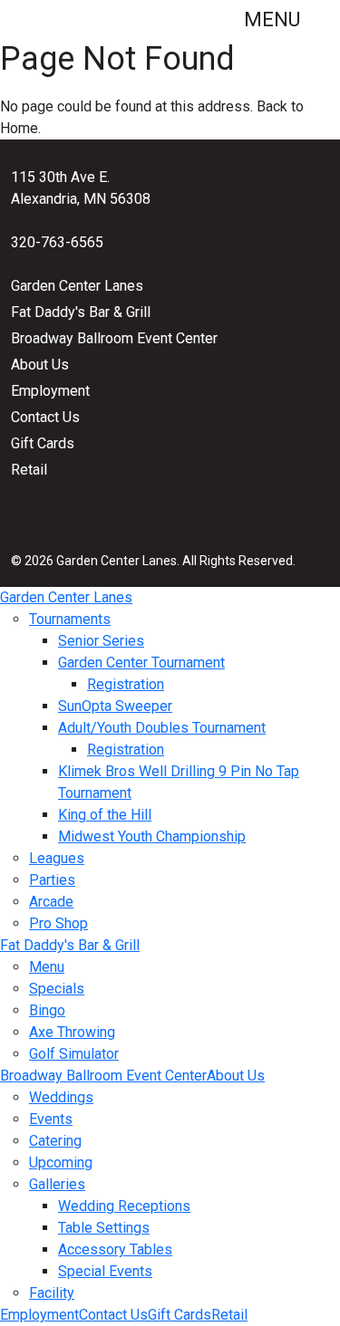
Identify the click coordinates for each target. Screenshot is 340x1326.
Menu (274, 19)
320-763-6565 (57, 242)
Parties (52, 880)
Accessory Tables (115, 1249)
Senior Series (101, 640)
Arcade (51, 901)
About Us (40, 364)
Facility (51, 1293)
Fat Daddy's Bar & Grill (81, 312)
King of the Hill (104, 814)
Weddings (61, 1097)
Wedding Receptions (124, 1206)
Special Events (105, 1271)
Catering (55, 1140)
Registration (125, 684)
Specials (56, 988)
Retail (29, 469)
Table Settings (104, 1227)
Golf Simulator (74, 1053)
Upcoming (60, 1162)
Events (51, 1119)
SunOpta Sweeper (115, 706)
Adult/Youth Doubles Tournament (162, 727)
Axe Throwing (72, 1032)
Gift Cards (42, 443)
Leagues (56, 858)
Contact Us (45, 417)
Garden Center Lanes (77, 285)
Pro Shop (58, 923)
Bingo (47, 1010)
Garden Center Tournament (141, 662)
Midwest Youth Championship (152, 836)
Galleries (57, 1184)
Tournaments (70, 619)
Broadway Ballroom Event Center (114, 338)
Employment (50, 390)
